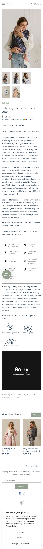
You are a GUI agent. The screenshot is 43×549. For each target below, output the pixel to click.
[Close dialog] (41, 264)
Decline (20, 538)
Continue (11, 284)
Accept (20, 532)
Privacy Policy (11, 526)
